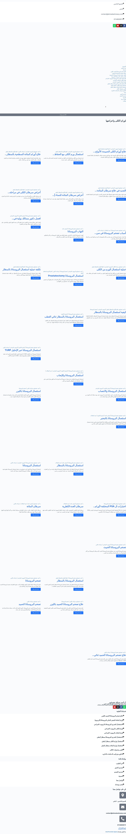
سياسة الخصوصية (122, 829)
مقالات (124, 101)
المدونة (124, 97)
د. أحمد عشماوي (122, 149)
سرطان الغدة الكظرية (72, 506)
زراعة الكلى (115, 266)
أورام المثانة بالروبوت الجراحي (119, 82)
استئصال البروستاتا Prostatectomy (65, 275)
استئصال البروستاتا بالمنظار (70, 465)
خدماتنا (124, 70)
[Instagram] (121, 25)
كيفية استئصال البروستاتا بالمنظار (110, 312)
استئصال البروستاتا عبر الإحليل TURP (23, 350)
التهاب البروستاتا (75, 231)
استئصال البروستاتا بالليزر (28, 391)
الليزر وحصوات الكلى (121, 89)
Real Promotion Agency (112, 831)
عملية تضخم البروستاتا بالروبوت (119, 73)
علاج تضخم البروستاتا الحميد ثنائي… (109, 655)
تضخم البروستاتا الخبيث (115, 547)
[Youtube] (117, 25)
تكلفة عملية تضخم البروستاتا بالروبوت (117, 75)
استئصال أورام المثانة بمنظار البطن (118, 87)
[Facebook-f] (124, 25)
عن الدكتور (123, 68)
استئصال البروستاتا (32, 465)
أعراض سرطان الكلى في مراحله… (24, 192)
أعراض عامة (65, 228)
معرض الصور (123, 94)
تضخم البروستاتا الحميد (30, 604)
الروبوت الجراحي (114, 149)
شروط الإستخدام (122, 828)
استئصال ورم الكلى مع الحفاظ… (68, 154)
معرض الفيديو (123, 95)
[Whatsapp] (114, 25)
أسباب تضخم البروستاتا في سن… (110, 233)
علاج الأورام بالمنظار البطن (104, 149)
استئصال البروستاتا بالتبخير (113, 418)
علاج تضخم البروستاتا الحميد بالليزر (118, 71)
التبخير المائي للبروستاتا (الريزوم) (118, 76)
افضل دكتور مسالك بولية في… (26, 218)
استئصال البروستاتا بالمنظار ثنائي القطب (63, 316)
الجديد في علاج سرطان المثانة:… (110, 190)
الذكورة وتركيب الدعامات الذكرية (118, 90)
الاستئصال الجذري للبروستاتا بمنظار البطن (116, 83)
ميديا (125, 92)
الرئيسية (124, 66)
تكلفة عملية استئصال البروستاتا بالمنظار (22, 269)
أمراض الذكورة (22, 215)
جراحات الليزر (22, 151)
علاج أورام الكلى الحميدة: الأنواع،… (109, 151)
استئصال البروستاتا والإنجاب (70, 375)
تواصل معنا (123, 99)
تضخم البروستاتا (114, 230)
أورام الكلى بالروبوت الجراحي (119, 80)
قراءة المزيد (121, 160)
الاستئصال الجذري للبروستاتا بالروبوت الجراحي (116, 78)
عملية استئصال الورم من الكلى (111, 269)
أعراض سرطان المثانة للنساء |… (67, 195)
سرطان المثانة (34, 506)
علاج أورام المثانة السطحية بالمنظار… (23, 154)
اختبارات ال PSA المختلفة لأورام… (109, 506)
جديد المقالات (107, 230)
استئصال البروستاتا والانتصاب (112, 391)
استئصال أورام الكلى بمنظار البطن (118, 85)
